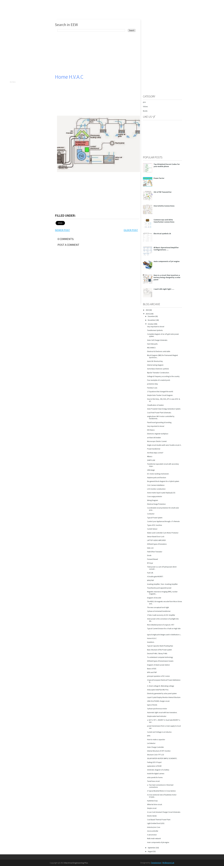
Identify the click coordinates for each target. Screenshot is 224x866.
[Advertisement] (162, 137)
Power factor (159, 178)
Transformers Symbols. (155, 330)
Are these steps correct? (155, 453)
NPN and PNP (152, 672)
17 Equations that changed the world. (160, 391)
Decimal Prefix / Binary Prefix (157, 653)
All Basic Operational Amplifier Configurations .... (166, 248)
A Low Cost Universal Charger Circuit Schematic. (164, 812)
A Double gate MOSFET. (155, 576)
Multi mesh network (154, 838)
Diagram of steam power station (158, 665)
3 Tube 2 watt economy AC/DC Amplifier (161, 615)
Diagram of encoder (154, 598)
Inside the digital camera (155, 773)
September (152, 848)
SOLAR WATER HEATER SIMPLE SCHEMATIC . (162, 758)
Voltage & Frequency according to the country (163, 376)
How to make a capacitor (156, 739)
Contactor (150, 514)
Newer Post (62, 230)
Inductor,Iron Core (153, 827)
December (151, 316)
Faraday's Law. (152, 388)
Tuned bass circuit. (153, 781)
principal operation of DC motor (158, 676)
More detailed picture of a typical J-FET (160, 625)
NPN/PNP (150, 580)
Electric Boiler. (152, 816)
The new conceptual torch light (158, 607)
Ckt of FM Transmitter (163, 192)
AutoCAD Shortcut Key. (155, 361)
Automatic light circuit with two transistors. (162, 712)
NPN (148, 736)
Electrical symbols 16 (162, 233)
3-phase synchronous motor (157, 709)
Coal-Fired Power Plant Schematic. (159, 413)
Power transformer (153, 449)
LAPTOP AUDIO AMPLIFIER (156, 540)
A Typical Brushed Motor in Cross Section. (161, 791)
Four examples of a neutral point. (158, 380)
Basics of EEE (151, 669)
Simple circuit (151, 808)
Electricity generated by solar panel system (162, 693)
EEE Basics (151, 430)
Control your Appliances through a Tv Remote (163, 521)
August (150, 851)
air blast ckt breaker (154, 437)
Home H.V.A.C (69, 77)
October (151, 324)
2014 (147, 314)
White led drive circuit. (154, 804)
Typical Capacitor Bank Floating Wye (160, 646)
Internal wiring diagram (155, 365)
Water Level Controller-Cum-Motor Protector (162, 533)
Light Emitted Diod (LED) (155, 823)
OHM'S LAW (151, 460)
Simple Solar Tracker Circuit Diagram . (160, 395)
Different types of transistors (157, 544)
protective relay (152, 384)
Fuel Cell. (150, 573)
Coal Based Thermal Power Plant (158, 820)
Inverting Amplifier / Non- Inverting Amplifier (162, 584)
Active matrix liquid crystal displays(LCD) (161, 493)
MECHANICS (151, 348)
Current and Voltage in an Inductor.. (159, 732)
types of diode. (152, 705)
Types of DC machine (154, 525)
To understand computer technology (160, 657)
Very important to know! (155, 326)
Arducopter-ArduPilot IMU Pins (157, 690)
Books (145, 111)
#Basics (149, 456)
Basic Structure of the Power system (159, 650)
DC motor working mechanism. (158, 474)
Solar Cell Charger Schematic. (157, 340)
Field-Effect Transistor (154, 552)
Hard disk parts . (152, 344)
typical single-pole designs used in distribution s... (164, 635)
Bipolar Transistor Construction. (158, 373)
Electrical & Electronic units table (158, 351)
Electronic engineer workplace (157, 434)
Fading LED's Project (154, 762)
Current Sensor (152, 529)
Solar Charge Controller (155, 747)
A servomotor (152, 835)
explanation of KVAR (154, 766)
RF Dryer (150, 563)
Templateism (156, 862)
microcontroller (152, 831)
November (151, 320)
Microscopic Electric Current (157, 441)
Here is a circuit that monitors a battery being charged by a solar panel (167, 277)
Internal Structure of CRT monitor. (159, 751)
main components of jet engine (167, 261)
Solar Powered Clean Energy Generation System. (164, 409)
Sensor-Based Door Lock (155, 536)
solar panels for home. (155, 777)
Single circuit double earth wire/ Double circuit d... (164, 445)
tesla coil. (150, 548)
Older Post (131, 230)
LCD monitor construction (156, 489)
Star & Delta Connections (164, 206)
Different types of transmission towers (160, 661)
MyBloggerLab (168, 862)
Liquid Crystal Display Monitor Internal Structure (163, 697)
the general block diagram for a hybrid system (163, 481)
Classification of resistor (155, 405)
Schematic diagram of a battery (158, 770)
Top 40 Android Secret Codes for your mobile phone (167, 165)
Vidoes (145, 106)
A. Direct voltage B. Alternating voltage (160, 686)
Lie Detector (151, 743)
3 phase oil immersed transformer (158, 611)
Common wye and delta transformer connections (164, 221)
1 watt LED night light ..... (164, 289)
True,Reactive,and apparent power (159, 588)
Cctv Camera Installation (155, 485)
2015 (147, 310)
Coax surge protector (154, 496)
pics (60, 223)
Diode (149, 555)
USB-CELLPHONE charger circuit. (158, 701)
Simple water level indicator (156, 716)
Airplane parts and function (156, 477)
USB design (151, 470)
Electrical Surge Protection (156, 504)
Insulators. (150, 642)
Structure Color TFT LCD (155, 755)
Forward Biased (152, 559)
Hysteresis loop (152, 801)
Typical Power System (154, 518)
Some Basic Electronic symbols (158, 369)
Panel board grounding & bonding (159, 422)
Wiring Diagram (152, 500)
